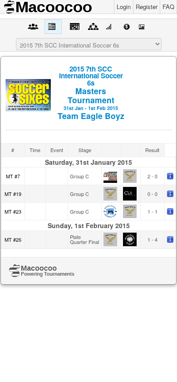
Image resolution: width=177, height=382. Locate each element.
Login (124, 6)
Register (146, 6)
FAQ (168, 6)
